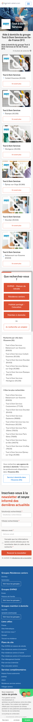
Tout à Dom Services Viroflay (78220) (17, 447)
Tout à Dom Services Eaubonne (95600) (14, 417)
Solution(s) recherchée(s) (11, 511)
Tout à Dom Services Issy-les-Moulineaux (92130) (17, 423)
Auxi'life (4, 610)
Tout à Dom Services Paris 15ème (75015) (16, 429)
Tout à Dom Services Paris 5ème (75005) (16, 435)
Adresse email (7, 530)
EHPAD (4, 677)
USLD (3, 680)
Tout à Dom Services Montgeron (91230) (14, 379)
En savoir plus (16, 84)
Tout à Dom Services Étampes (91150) (18, 373)
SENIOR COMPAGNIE (9, 613)
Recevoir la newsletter (16, 553)
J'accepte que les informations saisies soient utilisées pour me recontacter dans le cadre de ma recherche (17, 543)
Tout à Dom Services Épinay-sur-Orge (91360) (17, 367)
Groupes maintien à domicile (14, 606)
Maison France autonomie (10, 673)
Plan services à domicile (9, 663)
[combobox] (16, 515)
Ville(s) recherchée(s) (9, 521)
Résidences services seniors (11, 683)
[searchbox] (16, 514)
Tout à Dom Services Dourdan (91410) (18, 361)
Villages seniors (7, 687)
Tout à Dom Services (11, 74)
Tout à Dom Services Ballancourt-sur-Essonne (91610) (15, 348)
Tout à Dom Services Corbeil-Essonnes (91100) (17, 355)
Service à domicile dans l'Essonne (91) (16, 478)
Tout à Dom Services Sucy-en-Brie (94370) (16, 441)
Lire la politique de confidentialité (10, 713)
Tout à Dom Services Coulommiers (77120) (14, 405)
